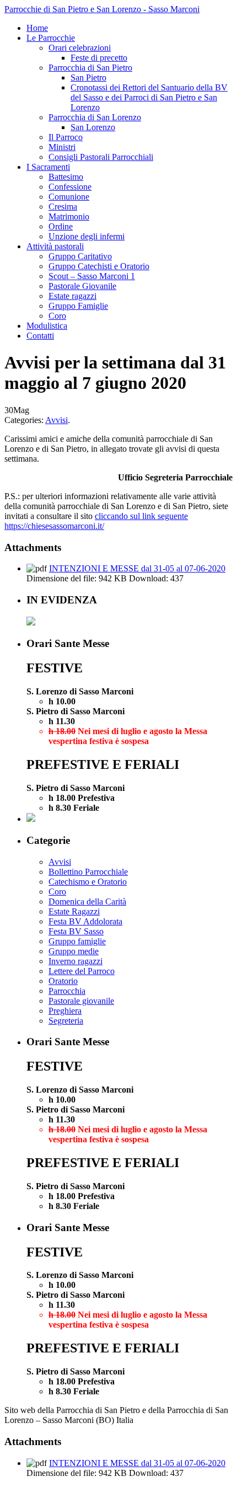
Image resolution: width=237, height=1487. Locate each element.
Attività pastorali (55, 246)
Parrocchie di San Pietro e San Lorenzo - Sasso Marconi (102, 9)
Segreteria (66, 1020)
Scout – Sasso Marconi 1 (92, 276)
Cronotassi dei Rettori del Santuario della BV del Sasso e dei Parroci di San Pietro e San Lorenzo (149, 97)
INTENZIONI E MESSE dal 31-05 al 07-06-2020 (137, 568)
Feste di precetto (99, 57)
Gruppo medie (74, 951)
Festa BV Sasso (76, 931)
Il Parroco (66, 137)
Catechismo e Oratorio (88, 881)
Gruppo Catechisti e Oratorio (99, 266)
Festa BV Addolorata (85, 921)
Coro (57, 315)
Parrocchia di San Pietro (90, 67)
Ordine (61, 226)
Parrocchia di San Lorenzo (95, 117)
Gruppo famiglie (77, 941)
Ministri (62, 147)
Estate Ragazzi (74, 911)
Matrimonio (69, 216)
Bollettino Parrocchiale (88, 871)
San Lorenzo (93, 127)
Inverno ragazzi (76, 961)
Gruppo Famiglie (78, 306)
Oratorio (63, 981)
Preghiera (65, 1010)
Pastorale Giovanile (82, 286)
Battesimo (66, 176)
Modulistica (46, 325)
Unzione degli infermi (87, 236)
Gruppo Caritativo (80, 256)
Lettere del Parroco (82, 971)
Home (37, 28)
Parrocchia (67, 991)
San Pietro (88, 77)
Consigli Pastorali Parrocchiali (101, 157)
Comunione (69, 196)
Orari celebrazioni (80, 47)
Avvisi (56, 420)
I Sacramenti (48, 167)
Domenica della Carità (87, 901)
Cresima (63, 206)
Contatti (40, 335)
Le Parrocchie (50, 37)
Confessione (70, 186)
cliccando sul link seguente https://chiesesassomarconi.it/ (96, 521)
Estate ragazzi (72, 296)
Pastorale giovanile (81, 1000)
